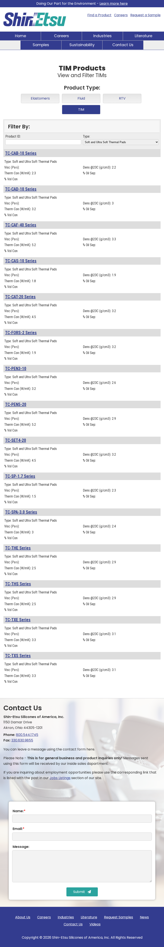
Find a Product (99, 15)
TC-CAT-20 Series (20, 296)
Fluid (81, 98)
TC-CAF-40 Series (20, 225)
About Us (22, 917)
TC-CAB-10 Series (21, 153)
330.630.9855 (22, 740)
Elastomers (40, 98)
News (144, 917)
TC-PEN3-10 (15, 368)
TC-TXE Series (18, 619)
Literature (143, 35)
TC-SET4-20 (15, 440)
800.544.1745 (27, 734)
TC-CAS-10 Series (21, 260)
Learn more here (114, 3)
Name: (19, 811)
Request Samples (118, 917)
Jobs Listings (60, 777)
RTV (122, 98)
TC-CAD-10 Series (21, 189)
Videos (95, 924)
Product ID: (13, 136)
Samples (41, 44)
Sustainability (82, 44)
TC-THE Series (18, 548)
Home (20, 35)
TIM (81, 109)
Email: (18, 828)
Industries (102, 35)
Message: (21, 846)
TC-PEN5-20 (15, 404)
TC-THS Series (18, 583)
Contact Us (122, 44)
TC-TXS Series (18, 655)
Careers (121, 15)
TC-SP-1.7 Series (20, 476)
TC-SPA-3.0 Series (21, 512)
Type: (86, 136)
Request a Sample (145, 15)
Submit (79, 891)
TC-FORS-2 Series (21, 332)
